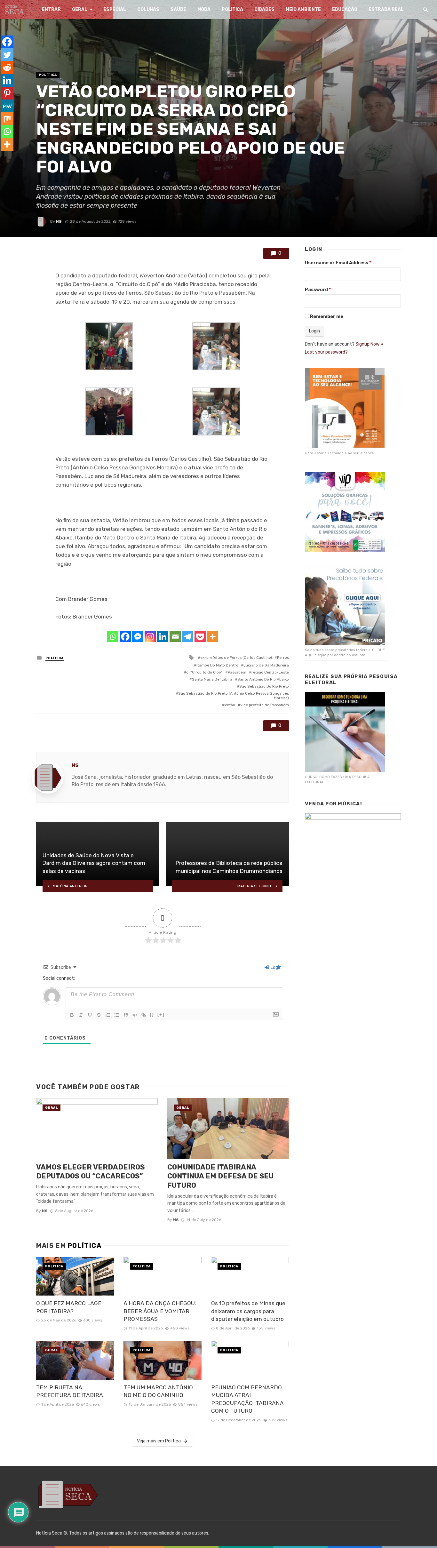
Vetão (230, 705)
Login (276, 967)
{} (152, 1014)
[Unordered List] (116, 1015)
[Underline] (89, 1015)
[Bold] (72, 1015)
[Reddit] (7, 67)
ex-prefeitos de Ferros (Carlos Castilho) (236, 657)
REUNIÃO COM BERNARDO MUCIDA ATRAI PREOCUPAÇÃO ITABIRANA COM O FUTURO (247, 1399)
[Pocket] (200, 636)
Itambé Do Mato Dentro (217, 665)
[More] (212, 636)
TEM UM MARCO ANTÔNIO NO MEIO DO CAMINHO (158, 1391)
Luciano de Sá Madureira (266, 665)
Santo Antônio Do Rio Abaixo (263, 679)
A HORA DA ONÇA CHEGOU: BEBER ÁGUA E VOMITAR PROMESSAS (159, 1311)
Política (232, 9)
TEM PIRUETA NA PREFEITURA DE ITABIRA (71, 1391)
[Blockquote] (125, 1015)
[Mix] (7, 118)
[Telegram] (187, 636)
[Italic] (80, 1015)
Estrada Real (386, 9)
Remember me (326, 316)
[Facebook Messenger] (137, 636)
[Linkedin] (162, 636)
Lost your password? (326, 352)
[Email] (175, 636)
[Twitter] (7, 54)
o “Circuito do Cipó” (204, 672)
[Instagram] (150, 636)
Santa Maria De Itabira (212, 679)
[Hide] (2, 156)
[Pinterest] (7, 93)
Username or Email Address (338, 263)
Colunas (148, 9)
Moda (204, 9)
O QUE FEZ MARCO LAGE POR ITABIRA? (68, 1307)
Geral (79, 9)
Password (318, 289)
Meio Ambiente (303, 9)
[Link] (143, 1015)
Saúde (178, 9)
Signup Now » (369, 344)
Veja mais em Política (159, 1441)
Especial (114, 9)
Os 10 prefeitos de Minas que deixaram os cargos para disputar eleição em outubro (248, 1311)
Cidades (264, 9)
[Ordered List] (107, 1015)
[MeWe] (7, 106)
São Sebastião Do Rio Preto (264, 686)
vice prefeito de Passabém (264, 705)
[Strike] (98, 1015)
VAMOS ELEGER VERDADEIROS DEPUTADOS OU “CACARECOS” (90, 1171)
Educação (344, 9)
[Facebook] (125, 636)
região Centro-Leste (270, 672)
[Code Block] (134, 1015)
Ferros (283, 657)
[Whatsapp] (112, 636)
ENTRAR (51, 9)
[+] (160, 1014)
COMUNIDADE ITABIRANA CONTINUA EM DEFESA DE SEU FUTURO (220, 1176)
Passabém (237, 672)
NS (59, 221)
